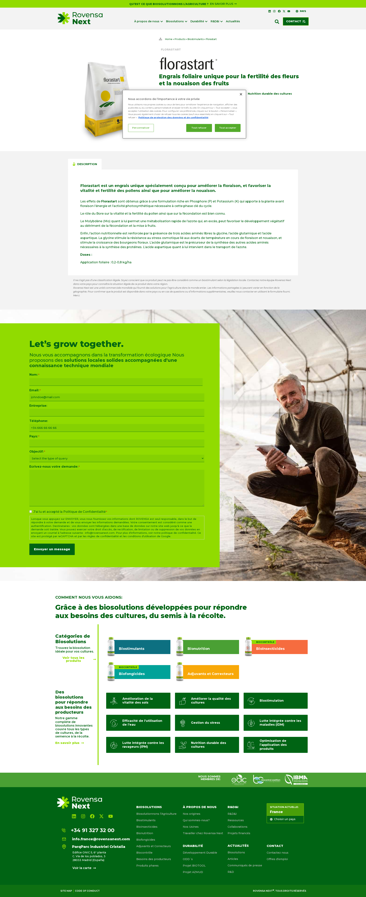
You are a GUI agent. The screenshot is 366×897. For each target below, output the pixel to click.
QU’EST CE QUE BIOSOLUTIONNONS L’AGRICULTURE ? (169, 4)
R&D (231, 872)
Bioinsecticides (146, 826)
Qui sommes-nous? (196, 820)
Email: (35, 390)
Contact (275, 846)
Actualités (238, 845)
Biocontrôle (144, 852)
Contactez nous (277, 852)
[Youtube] (289, 11)
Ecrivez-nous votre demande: (54, 466)
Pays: (34, 436)
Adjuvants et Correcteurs (153, 846)
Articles (233, 859)
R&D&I (233, 807)
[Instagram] (274, 11)
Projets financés (239, 833)
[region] (184, 114)
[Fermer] (241, 94)
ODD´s (188, 859)
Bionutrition (144, 833)
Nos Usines (191, 826)
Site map (66, 890)
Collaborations (237, 826)
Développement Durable (200, 852)
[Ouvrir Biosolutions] (186, 21)
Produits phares (147, 865)
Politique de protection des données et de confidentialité (173, 117)
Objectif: (37, 451)
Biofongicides (145, 839)
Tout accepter (227, 127)
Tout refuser (199, 127)
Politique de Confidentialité (84, 512)
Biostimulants (196, 39)
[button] (277, 21)
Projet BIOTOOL (194, 865)
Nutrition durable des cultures (270, 93)
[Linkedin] (269, 11)
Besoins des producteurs (153, 859)
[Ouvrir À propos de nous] (161, 21)
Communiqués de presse (245, 865)
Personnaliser (140, 127)
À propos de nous (200, 807)
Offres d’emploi (277, 859)
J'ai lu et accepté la (70, 511)
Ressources (236, 820)
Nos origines (191, 814)
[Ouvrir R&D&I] (221, 21)
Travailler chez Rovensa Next (203, 833)
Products (180, 39)
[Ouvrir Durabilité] (206, 21)
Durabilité (193, 846)
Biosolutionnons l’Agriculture (156, 814)
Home (168, 39)
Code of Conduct (87, 890)
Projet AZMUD (193, 872)
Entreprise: (38, 405)
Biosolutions (149, 807)
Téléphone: (38, 421)
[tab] (85, 164)
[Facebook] (279, 11)
